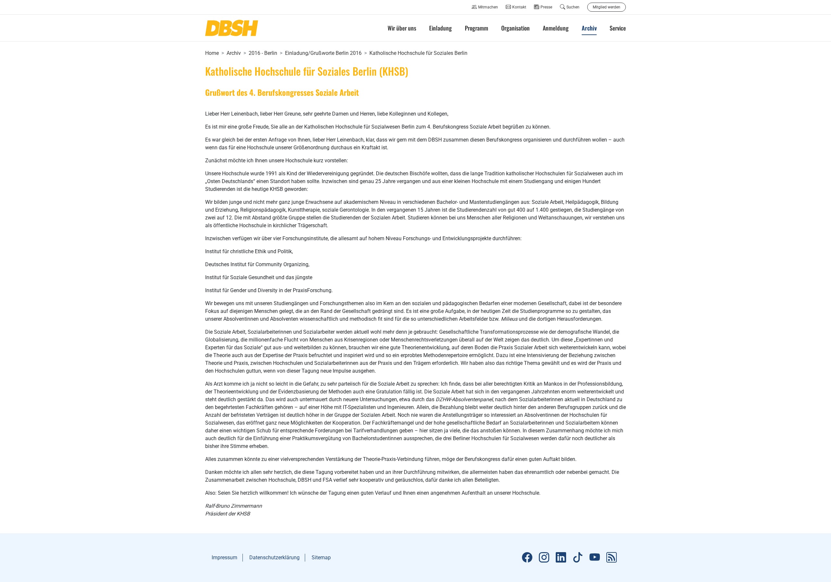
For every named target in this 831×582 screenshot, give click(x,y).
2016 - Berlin (263, 53)
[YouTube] (594, 557)
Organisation (515, 28)
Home (212, 53)
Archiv (234, 53)
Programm (476, 28)
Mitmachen (488, 7)
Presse (546, 7)
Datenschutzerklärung (274, 557)
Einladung (440, 28)
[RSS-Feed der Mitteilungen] (611, 557)
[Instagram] (544, 557)
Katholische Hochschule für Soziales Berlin (418, 53)
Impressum (224, 557)
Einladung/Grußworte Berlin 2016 (323, 53)
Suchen (572, 7)
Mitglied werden (606, 7)
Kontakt (519, 7)
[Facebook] (527, 557)
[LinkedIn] (561, 557)
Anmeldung (556, 28)
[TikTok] (578, 557)
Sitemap (321, 557)
